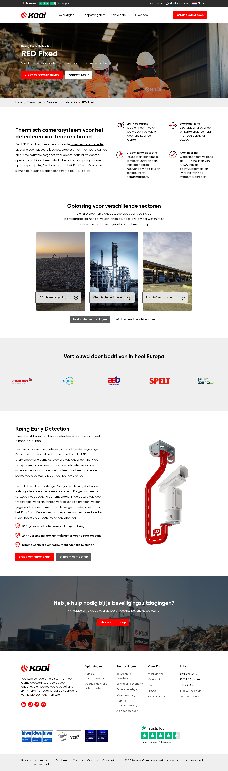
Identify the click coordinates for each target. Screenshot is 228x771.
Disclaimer (62, 760)
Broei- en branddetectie (62, 102)
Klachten (93, 760)
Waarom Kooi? (78, 74)
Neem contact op (113, 622)
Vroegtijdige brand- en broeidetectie (96, 686)
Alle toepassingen (127, 711)
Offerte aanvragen (190, 15)
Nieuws (152, 691)
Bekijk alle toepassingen (90, 319)
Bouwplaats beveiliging (123, 676)
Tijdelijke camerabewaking (127, 703)
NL (199, 3)
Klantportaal (177, 3)
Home (19, 102)
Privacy (26, 760)
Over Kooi (154, 679)
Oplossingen (34, 102)
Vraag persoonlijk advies (42, 74)
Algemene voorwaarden (43, 762)
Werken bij (156, 3)
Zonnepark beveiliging (129, 684)
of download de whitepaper (135, 319)
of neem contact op (73, 556)
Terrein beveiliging (127, 689)
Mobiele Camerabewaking (95, 676)
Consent (108, 760)
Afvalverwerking (125, 695)
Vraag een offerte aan (34, 556)
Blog (150, 685)
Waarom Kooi (156, 674)
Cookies (78, 760)
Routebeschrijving (190, 696)
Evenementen (156, 696)
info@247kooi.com (190, 691)
